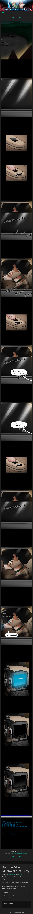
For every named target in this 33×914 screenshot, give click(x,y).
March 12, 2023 (12, 875)
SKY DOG (20, 875)
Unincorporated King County (18, 854)
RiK (21, 851)
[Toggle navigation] (3, 12)
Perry (19, 851)
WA (27, 854)
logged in (12, 906)
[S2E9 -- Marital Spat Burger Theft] (19, 17)
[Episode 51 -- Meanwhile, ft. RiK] (17, 17)
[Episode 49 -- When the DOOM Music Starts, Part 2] (15, 17)
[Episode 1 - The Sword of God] (13, 17)
